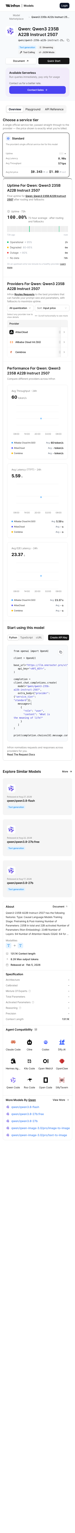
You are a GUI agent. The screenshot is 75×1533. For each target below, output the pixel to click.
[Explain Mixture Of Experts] (29, 991)
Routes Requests (24, 294)
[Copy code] (60, 652)
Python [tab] (13, 637)
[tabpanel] (37, 628)
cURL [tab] (39, 637)
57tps (62, 163)
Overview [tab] (15, 109)
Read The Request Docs (21, 754)
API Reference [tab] (54, 109)
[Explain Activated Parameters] (33, 1002)
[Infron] (13, 5)
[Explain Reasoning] (20, 1007)
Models (29, 5)
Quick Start (53, 60)
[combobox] (20, 308)
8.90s (62, 158)
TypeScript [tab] (26, 637)
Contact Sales (35, 89)
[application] (37, 420)
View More (59, 1099)
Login (64, 5)
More (65, 771)
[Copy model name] (68, 40)
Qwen (32, 1100)
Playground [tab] (32, 109)
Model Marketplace (16, 17)
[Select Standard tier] (36, 155)
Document (19, 60)
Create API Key (58, 637)
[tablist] (36, 109)
